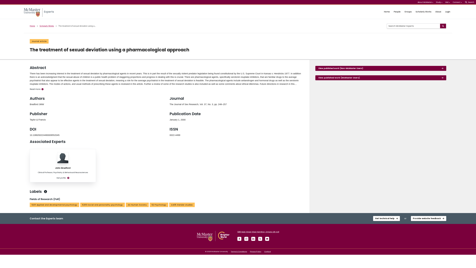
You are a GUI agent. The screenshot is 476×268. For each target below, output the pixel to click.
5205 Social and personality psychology (102, 205)
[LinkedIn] (253, 239)
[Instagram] (246, 239)
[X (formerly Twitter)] (260, 239)
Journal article (39, 41)
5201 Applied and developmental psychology (54, 205)
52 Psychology (159, 205)
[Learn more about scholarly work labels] (45, 191)
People (397, 11)
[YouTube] (267, 239)
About (438, 11)
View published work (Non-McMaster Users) (340, 68)
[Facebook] (239, 239)
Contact (267, 251)
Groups (408, 11)
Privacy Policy (255, 251)
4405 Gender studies (182, 205)
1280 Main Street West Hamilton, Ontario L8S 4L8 (258, 232)
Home (387, 11)
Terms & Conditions (239, 251)
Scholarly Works (423, 11)
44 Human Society (137, 205)
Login (447, 11)
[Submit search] (443, 26)
